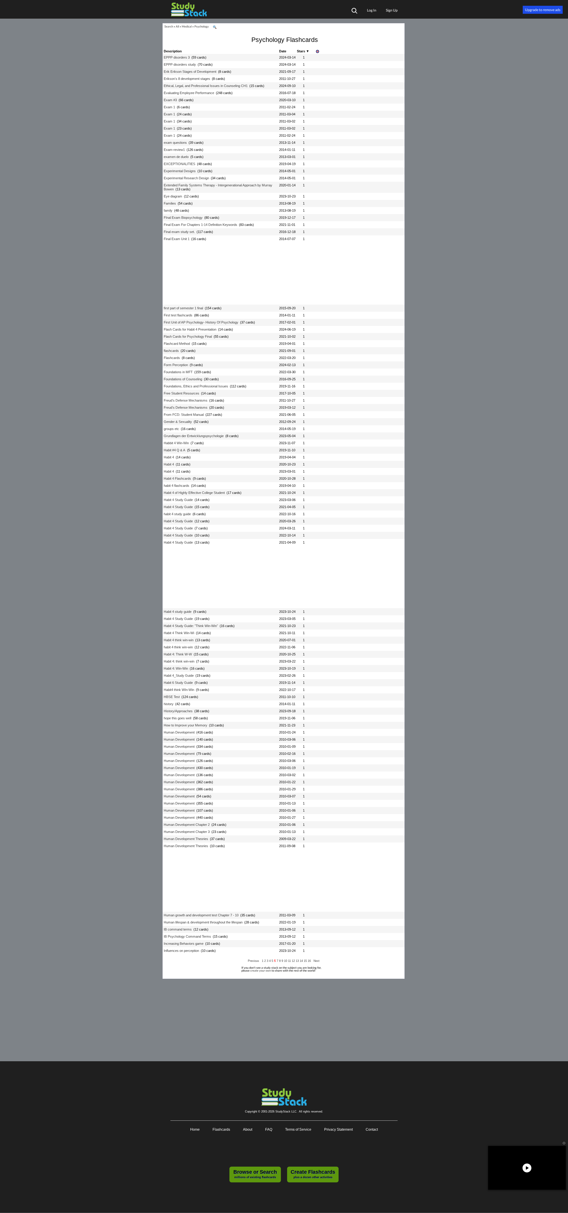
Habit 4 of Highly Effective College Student (194, 493)
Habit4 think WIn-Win (179, 690)
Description (173, 51)
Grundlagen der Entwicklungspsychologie (194, 436)
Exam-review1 (174, 150)
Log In (371, 10)
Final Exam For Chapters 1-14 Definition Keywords (200, 225)
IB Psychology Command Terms (187, 936)
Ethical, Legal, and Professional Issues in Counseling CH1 (206, 86)
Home (195, 1129)
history (169, 704)
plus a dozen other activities (313, 1174)
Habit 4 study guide (177, 611)
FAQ (268, 1129)
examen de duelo (176, 157)
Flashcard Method (177, 343)
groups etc (171, 429)
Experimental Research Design (186, 178)
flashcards (171, 351)
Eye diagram (173, 196)
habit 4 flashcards (176, 485)
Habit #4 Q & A (174, 450)
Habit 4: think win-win (179, 661)
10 (286, 961)
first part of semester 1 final (183, 308)
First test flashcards (178, 315)
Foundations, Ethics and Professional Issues (196, 386)
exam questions (175, 142)
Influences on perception (181, 951)
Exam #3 (170, 100)
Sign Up (392, 10)
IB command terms (178, 929)
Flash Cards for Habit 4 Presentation (190, 329)
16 (310, 961)
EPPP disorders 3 (177, 57)
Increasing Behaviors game (183, 943)
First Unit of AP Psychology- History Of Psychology (201, 322)
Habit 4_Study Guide (179, 675)
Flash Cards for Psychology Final (188, 336)
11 (290, 961)
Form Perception (176, 365)
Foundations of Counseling (183, 379)
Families (170, 203)
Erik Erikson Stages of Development (190, 71)
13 (298, 961)
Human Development (179, 732)
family (168, 210)
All (177, 26)
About (247, 1129)
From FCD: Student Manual (184, 414)
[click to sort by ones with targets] (318, 51)
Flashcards (172, 358)
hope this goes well (177, 718)
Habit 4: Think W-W (178, 654)
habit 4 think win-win (178, 647)
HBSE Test (172, 697)
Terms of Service (298, 1129)
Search (168, 26)
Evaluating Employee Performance (189, 93)
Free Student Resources (181, 393)
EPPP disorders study (180, 64)
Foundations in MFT (178, 372)
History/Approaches (178, 711)
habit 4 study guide (177, 514)
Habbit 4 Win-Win (176, 443)
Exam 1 (169, 107)
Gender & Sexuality (178, 422)
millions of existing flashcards (255, 1174)
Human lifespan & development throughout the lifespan (203, 922)
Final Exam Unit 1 (176, 239)
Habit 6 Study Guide (178, 682)
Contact (372, 1129)
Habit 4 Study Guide (178, 500)
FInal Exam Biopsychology (183, 217)
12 (294, 961)
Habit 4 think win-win (178, 640)
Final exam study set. (179, 232)
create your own (260, 970)
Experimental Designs (180, 171)
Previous (253, 961)
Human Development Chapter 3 (187, 832)
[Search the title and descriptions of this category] (214, 27)
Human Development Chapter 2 (187, 824)
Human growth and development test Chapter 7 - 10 (201, 915)
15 (306, 961)
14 (302, 961)
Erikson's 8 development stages (187, 79)
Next (317, 961)
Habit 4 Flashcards (177, 478)
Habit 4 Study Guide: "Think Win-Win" (191, 626)
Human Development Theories (186, 839)
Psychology (201, 26)
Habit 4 (169, 457)
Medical (187, 26)
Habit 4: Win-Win (176, 668)
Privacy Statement (338, 1129)
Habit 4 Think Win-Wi (179, 633)
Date (282, 51)
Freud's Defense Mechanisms (185, 400)
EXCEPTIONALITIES (179, 164)
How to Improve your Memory (185, 725)
